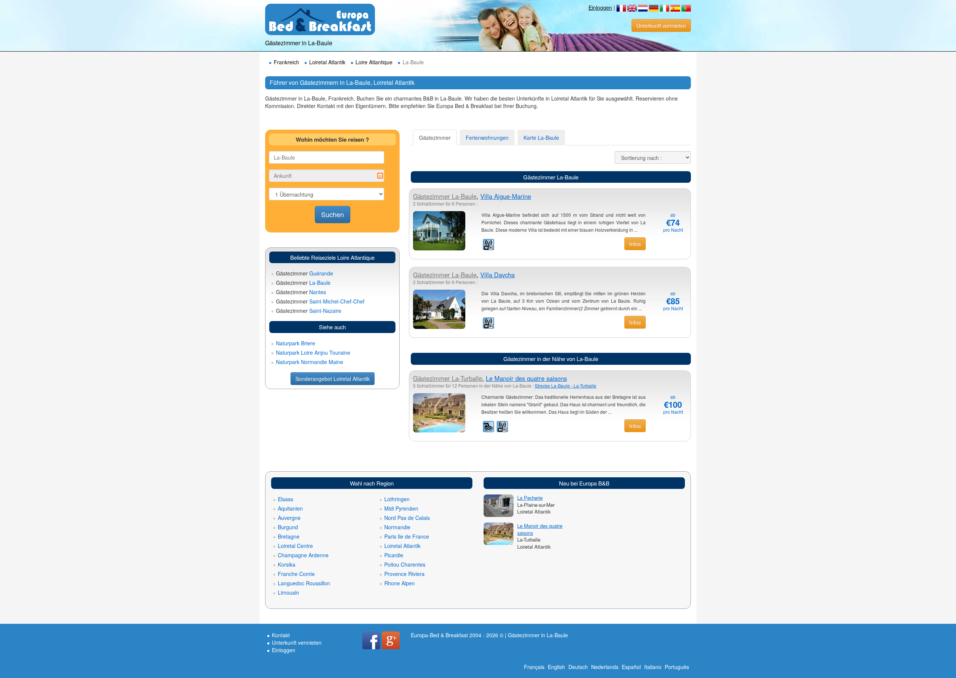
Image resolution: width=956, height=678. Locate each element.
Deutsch (578, 667)
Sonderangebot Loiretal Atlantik (332, 378)
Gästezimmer (435, 137)
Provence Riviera (404, 573)
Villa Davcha (497, 274)
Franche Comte (296, 573)
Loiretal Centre (295, 545)
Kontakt (281, 635)
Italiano (652, 667)
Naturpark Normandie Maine (309, 362)
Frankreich (286, 62)
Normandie (397, 527)
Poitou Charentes (404, 564)
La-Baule (303, 282)
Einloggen (600, 7)
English (556, 667)
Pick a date (380, 176)
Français (534, 667)
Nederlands (604, 667)
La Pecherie (530, 497)
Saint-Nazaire (308, 310)
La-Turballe (447, 378)
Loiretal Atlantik (327, 62)
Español (631, 667)
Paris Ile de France (406, 536)
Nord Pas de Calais (407, 517)
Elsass (285, 499)
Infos (635, 243)
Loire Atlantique (374, 62)
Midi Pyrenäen (401, 508)
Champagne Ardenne (303, 555)
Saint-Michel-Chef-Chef (320, 301)
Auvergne (289, 517)
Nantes (301, 292)
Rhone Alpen (399, 583)
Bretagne (288, 536)
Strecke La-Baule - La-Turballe (565, 385)
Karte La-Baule (541, 137)
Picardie (393, 555)
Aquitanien (290, 508)
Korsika (286, 564)
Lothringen (397, 499)
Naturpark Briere (295, 343)
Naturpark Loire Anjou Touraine (313, 352)
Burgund (288, 527)
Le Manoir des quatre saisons (526, 378)
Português (677, 667)
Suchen (332, 214)
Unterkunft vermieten (661, 25)
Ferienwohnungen (487, 137)
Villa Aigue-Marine (505, 196)
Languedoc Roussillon (304, 583)
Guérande (304, 273)
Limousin (288, 592)
